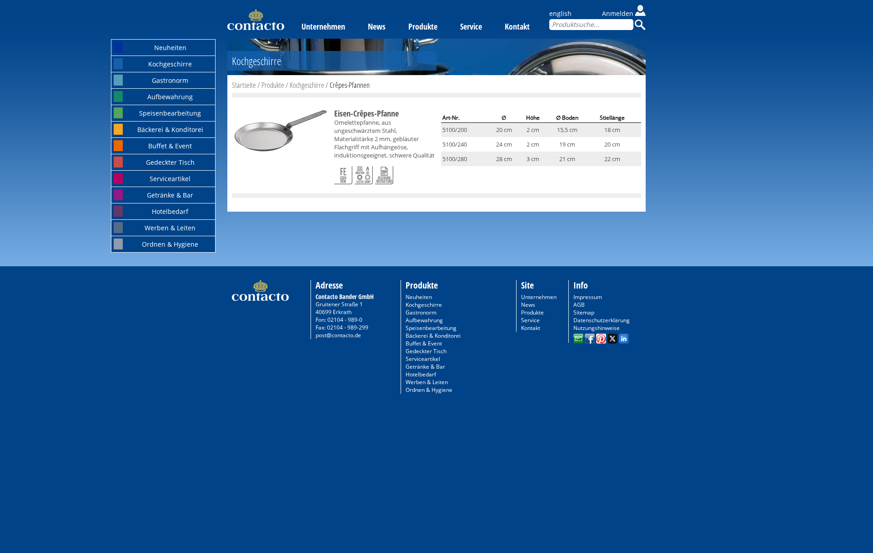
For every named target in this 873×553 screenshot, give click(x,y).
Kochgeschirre (170, 64)
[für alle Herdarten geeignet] (364, 173)
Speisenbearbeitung (170, 113)
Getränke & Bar (170, 195)
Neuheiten (170, 47)
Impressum (587, 297)
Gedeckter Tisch (170, 162)
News (377, 26)
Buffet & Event (170, 146)
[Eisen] (343, 173)
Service (471, 26)
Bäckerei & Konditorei (170, 129)
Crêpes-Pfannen (350, 85)
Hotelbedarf (170, 211)
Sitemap (583, 312)
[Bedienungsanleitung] (384, 173)
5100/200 (454, 130)
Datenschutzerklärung (601, 320)
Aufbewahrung (170, 96)
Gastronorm (170, 80)
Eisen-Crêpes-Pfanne (366, 113)
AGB (579, 305)
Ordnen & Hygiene (170, 244)
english (560, 13)
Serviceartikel (170, 178)
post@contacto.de (338, 335)
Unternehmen (323, 26)
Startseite (244, 85)
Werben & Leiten (170, 227)
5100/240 (454, 144)
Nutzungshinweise (596, 328)
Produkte (422, 26)
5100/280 (454, 159)
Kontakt (517, 26)
